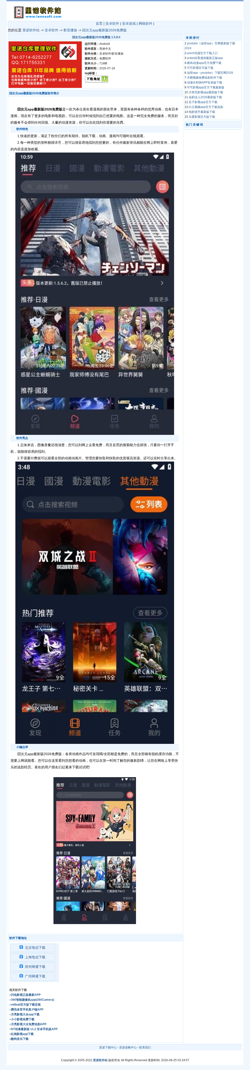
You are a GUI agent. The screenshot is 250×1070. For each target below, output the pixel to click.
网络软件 (145, 23)
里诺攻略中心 (128, 1047)
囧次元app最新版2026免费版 (104, 30)
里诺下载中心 (108, 1047)
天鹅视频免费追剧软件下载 (204, 77)
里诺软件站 (31, 30)
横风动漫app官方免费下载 (204, 63)
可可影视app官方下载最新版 (205, 87)
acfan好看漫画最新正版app (205, 58)
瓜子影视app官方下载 (203, 102)
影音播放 (70, 30)
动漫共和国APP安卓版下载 (204, 82)
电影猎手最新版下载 (202, 112)
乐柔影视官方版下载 (202, 117)
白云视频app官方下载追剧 (206, 107)
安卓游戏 (129, 23)
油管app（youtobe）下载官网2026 (210, 72)
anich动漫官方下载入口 (202, 53)
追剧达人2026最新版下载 (205, 97)
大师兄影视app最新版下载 (206, 92)
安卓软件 (112, 23)
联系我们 (145, 1047)
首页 (99, 23)
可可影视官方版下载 (200, 68)
